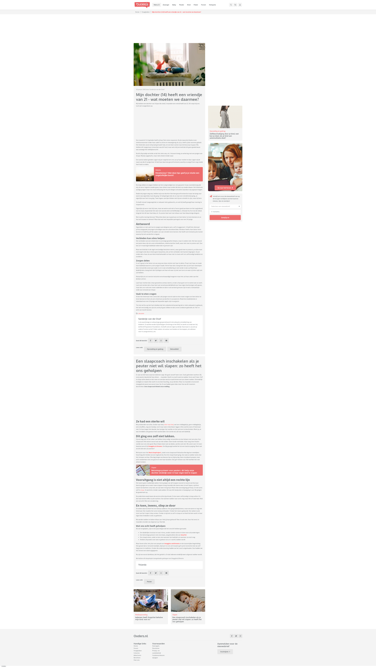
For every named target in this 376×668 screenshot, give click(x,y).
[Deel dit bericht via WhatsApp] (161, 477)
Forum (203, 5)
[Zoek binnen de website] (231, 5)
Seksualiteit (174, 486)
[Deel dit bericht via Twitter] (155, 477)
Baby (174, 5)
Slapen (153, 604)
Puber (196, 5)
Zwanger (166, 5)
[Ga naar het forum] (235, 5)
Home (137, 12)
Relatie (158, 170)
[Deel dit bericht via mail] (166, 477)
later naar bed (169, 561)
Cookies (4, 666)
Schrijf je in (225, 218)
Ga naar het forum (224, 188)
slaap (142, 627)
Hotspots (212, 5)
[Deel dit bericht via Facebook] (150, 477)
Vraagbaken (146, 12)
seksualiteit (141, 450)
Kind (189, 5)
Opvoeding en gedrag (155, 486)
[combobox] (225, 206)
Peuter (181, 5)
